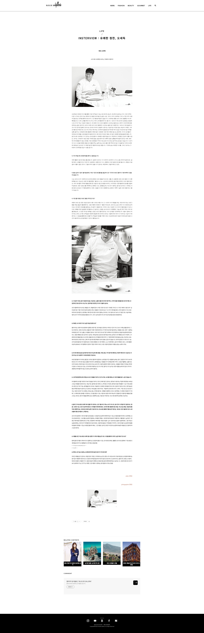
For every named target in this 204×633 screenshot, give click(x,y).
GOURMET (141, 5)
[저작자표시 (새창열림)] (89, 521)
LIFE (149, 5)
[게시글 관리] (80, 521)
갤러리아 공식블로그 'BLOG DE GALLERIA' (79, 581)
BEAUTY (131, 5)
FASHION (121, 5)
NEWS (112, 5)
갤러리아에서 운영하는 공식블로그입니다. (76, 583)
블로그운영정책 (107, 624)
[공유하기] (78, 521)
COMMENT (68, 573)
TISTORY (102, 618)
